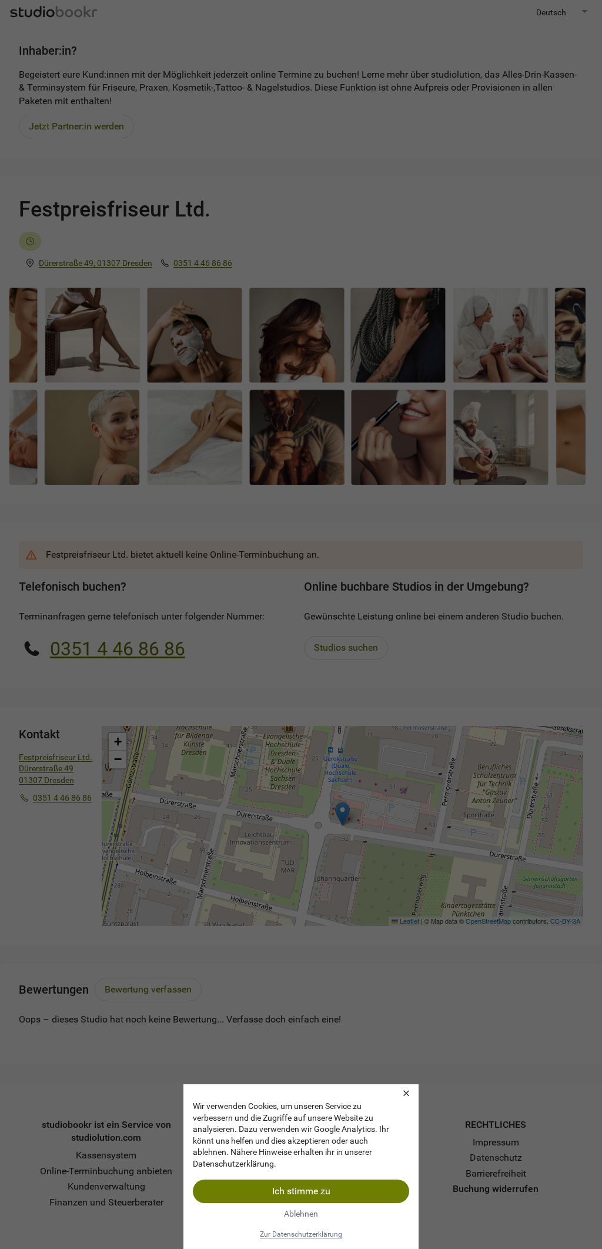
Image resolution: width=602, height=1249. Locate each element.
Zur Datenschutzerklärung (301, 1234)
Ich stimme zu (301, 1191)
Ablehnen (301, 1213)
